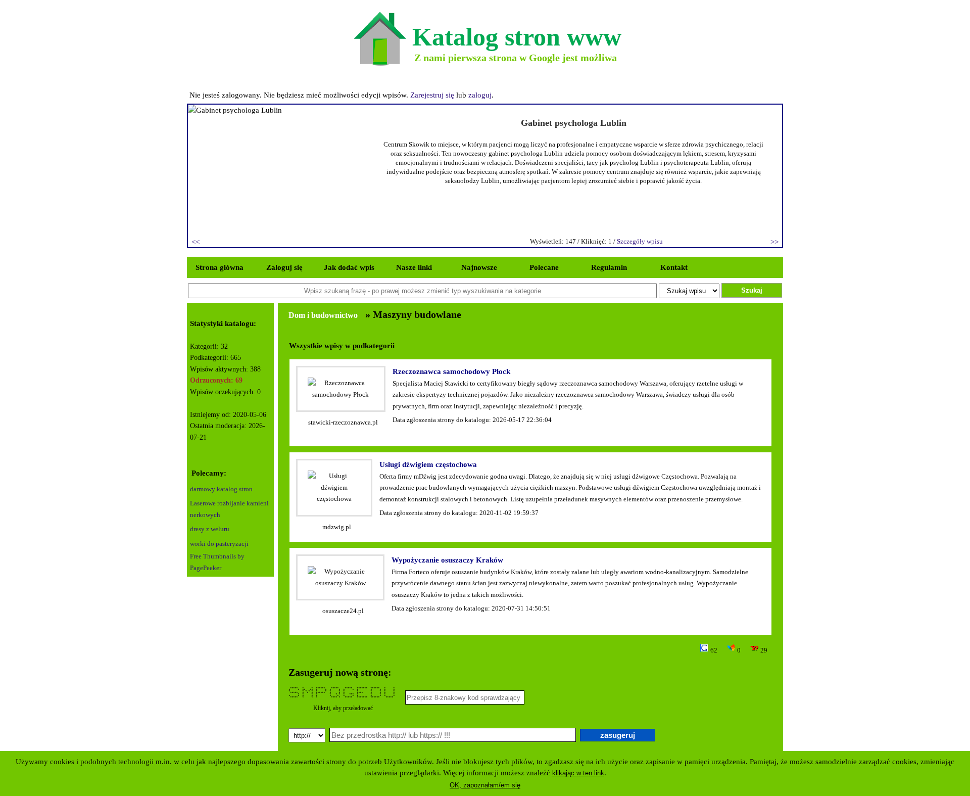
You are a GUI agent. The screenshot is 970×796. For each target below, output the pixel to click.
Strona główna (220, 267)
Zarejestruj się (432, 95)
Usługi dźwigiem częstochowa (428, 464)
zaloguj (480, 95)
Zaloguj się (284, 267)
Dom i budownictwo (323, 315)
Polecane (544, 267)
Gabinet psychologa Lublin (573, 123)
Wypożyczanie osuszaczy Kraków (447, 560)
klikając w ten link (578, 773)
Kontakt (674, 267)
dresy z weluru (209, 529)
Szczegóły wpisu (640, 241)
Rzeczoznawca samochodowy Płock (451, 371)
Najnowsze (479, 267)
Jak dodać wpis (349, 267)
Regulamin (609, 267)
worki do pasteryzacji (219, 543)
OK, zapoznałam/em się (485, 785)
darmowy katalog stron (221, 489)
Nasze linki (414, 267)
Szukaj (751, 290)
